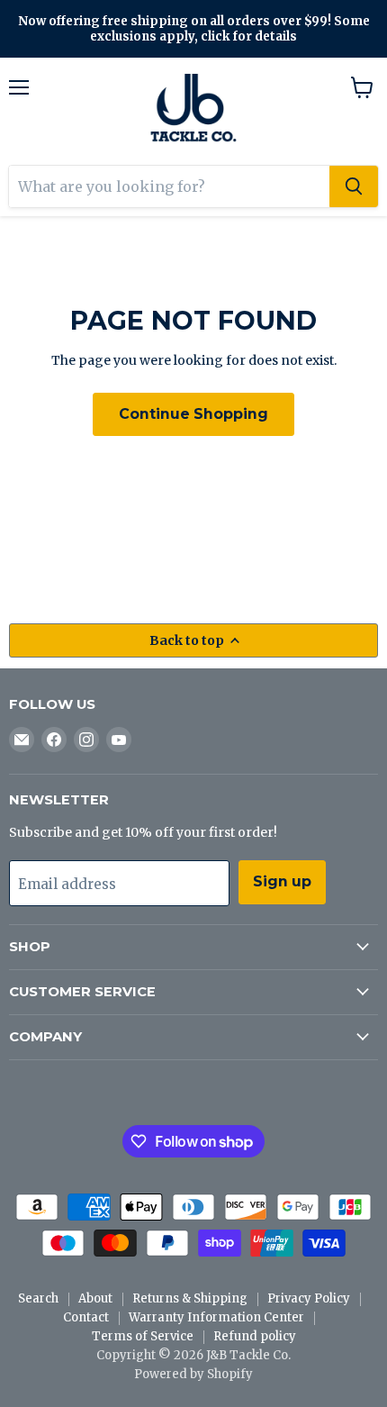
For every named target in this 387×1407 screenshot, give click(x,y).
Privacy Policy (308, 1298)
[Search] (353, 186)
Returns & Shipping (190, 1298)
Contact (86, 1317)
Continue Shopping (193, 413)
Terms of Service (143, 1336)
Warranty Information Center (216, 1317)
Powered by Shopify (193, 1374)
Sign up (282, 881)
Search (38, 1298)
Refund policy (254, 1336)
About (95, 1298)
